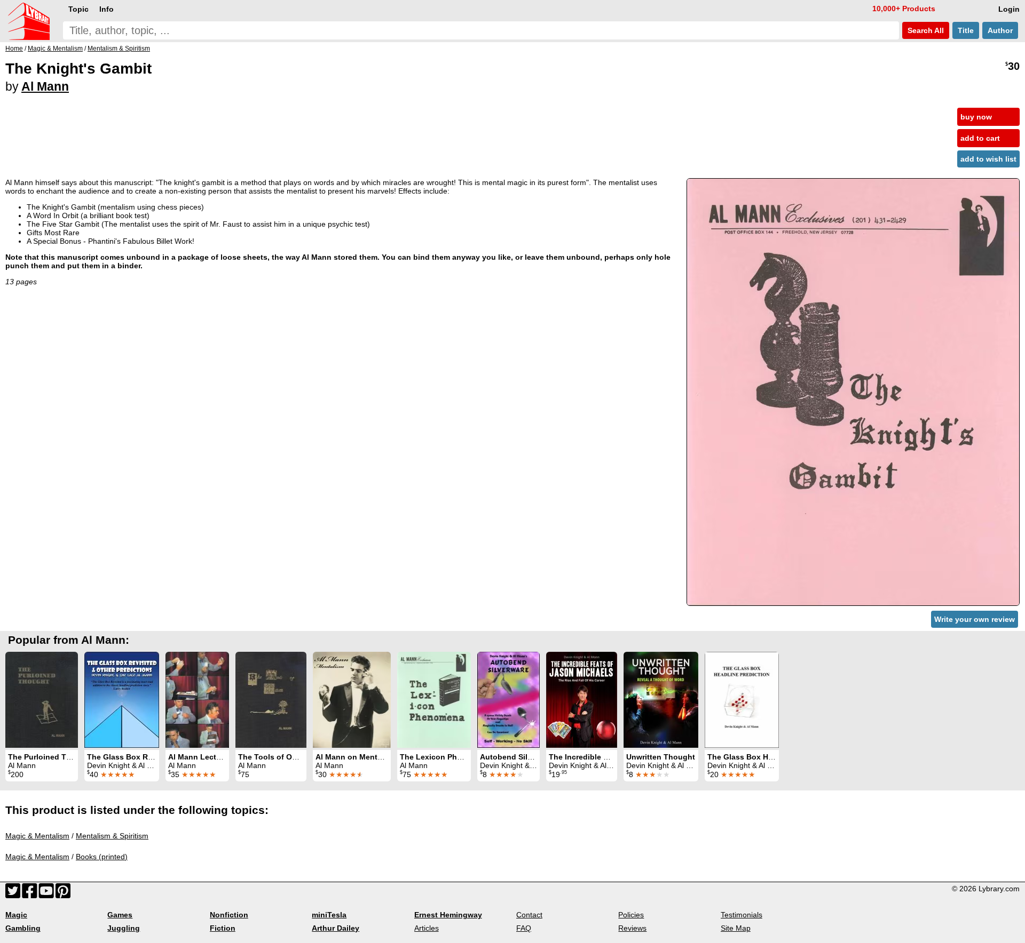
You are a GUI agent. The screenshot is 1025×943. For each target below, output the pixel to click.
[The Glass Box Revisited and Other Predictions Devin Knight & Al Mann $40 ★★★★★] (121, 700)
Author (1000, 30)
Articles (426, 928)
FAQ (523, 928)
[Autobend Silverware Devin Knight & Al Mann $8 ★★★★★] (508, 700)
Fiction (222, 928)
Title (966, 30)
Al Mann (45, 86)
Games (119, 914)
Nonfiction (229, 914)
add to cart (980, 138)
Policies (631, 914)
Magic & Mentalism (37, 836)
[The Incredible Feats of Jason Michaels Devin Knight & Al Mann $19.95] (581, 700)
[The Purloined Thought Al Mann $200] (41, 700)
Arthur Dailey (335, 928)
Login (1009, 9)
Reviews (632, 928)
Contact (529, 914)
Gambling (23, 928)
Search (924, 30)
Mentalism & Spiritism (112, 836)
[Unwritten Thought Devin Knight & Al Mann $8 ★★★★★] (661, 700)
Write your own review (974, 619)
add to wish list (988, 159)
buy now (976, 117)
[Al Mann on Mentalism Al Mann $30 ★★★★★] (352, 700)
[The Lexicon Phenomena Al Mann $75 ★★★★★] (434, 700)
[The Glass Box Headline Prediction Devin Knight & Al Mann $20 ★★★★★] (742, 700)
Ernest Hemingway (448, 914)
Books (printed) (102, 856)
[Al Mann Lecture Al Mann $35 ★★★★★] (197, 700)
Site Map (736, 928)
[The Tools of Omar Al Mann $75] (270, 700)
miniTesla (329, 914)
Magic (16, 914)
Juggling (123, 928)
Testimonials (741, 914)
